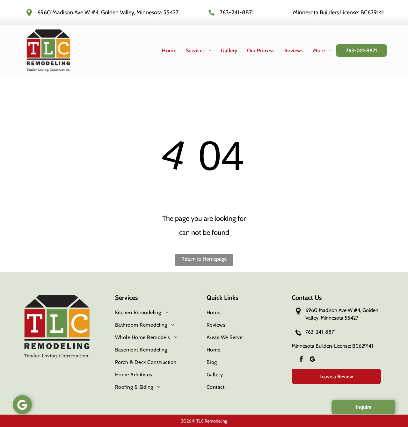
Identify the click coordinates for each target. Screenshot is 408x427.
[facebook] (301, 359)
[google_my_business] (312, 359)
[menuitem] (164, 50)
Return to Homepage (204, 259)
